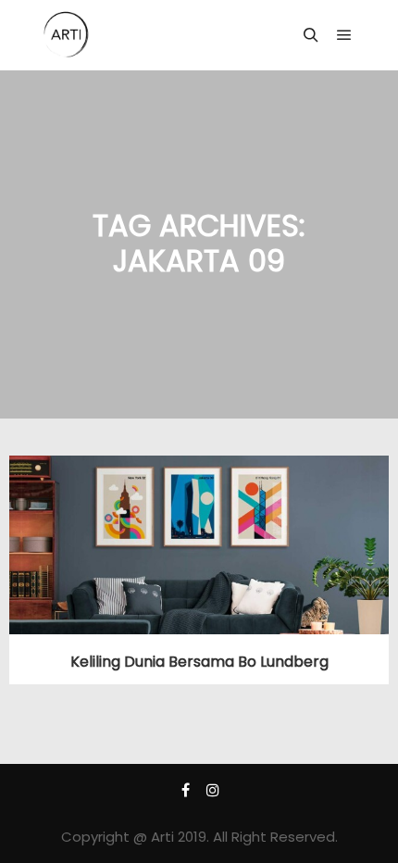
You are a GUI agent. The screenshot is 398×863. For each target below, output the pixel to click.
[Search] (311, 35)
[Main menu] (344, 35)
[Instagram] (213, 790)
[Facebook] (185, 790)
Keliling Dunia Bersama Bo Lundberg (199, 661)
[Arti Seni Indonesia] (66, 35)
